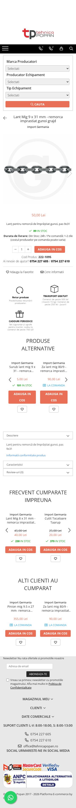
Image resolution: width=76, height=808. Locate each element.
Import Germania (38, 127)
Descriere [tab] (12, 435)
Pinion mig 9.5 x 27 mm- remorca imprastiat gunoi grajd (20, 608)
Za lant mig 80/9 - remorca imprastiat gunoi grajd (54, 369)
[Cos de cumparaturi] (61, 48)
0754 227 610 (40, 740)
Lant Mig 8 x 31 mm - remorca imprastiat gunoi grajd (20, 520)
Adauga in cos (50, 249)
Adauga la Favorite (21, 272)
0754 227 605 (40, 734)
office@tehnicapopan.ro (40, 746)
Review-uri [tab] (15, 472)
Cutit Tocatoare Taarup (55, 520)
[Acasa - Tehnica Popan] (38, 33)
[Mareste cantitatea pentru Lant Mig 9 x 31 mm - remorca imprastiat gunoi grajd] (28, 249)
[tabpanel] (38, 169)
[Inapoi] (3, 118)
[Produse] (6, 49)
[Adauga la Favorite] (22, 409)
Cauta (39, 104)
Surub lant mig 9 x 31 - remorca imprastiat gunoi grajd (22, 369)
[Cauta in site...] (71, 48)
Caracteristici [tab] (15, 464)
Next (69, 173)
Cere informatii (53, 272)
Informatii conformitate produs (26, 455)
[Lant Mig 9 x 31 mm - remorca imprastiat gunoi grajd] (38, 169)
